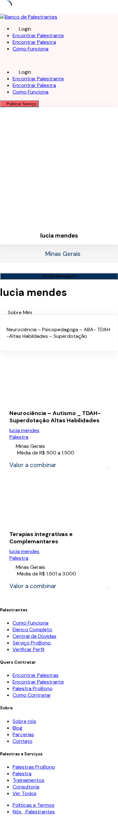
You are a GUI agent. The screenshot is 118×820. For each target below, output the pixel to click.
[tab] (63, 312)
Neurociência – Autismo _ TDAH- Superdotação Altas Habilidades (55, 417)
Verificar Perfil (28, 649)
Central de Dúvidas (34, 636)
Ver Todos (25, 793)
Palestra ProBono (33, 688)
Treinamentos (28, 780)
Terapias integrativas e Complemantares (41, 538)
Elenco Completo (32, 629)
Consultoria (26, 786)
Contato (22, 741)
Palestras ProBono (34, 767)
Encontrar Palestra (34, 42)
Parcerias (23, 734)
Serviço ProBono (32, 642)
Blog (17, 728)
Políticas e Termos (33, 805)
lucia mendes (24, 430)
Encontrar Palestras (36, 675)
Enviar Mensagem (59, 276)
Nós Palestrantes (34, 811)
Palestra (18, 437)
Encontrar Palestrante (38, 35)
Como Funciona (30, 48)
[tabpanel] (59, 333)
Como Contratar (32, 695)
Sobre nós (24, 721)
